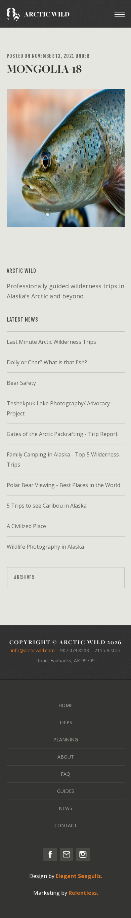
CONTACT (65, 825)
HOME (65, 705)
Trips (65, 722)
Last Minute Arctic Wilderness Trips (51, 341)
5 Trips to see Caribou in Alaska (47, 505)
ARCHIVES (24, 577)
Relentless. (83, 892)
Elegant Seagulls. (79, 876)
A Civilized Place (26, 526)
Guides (65, 791)
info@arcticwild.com (33, 650)
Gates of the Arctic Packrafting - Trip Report (62, 434)
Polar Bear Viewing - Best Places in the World (63, 485)
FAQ (65, 774)
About (65, 757)
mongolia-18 (44, 69)
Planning (65, 739)
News (65, 808)
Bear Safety (21, 383)
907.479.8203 (74, 650)
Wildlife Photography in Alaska (45, 546)
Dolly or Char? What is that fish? (47, 362)
